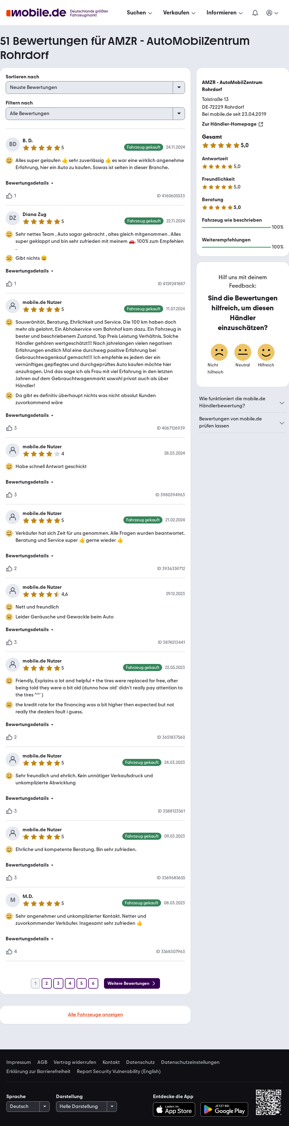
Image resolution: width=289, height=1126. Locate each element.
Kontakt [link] (111, 1062)
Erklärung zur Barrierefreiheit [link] (38, 1071)
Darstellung (69, 1097)
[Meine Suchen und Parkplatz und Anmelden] (272, 12)
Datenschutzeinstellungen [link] (190, 1062)
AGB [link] (42, 1062)
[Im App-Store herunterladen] (175, 1109)
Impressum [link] (18, 1062)
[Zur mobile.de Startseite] (63, 12)
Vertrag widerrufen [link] (75, 1062)
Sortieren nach (22, 77)
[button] (95, 183)
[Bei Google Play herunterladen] (224, 1109)
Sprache (16, 1097)
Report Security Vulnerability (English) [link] (119, 1071)
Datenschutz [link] (140, 1062)
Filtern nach (19, 103)
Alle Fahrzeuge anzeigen (95, 1015)
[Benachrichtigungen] (255, 12)
